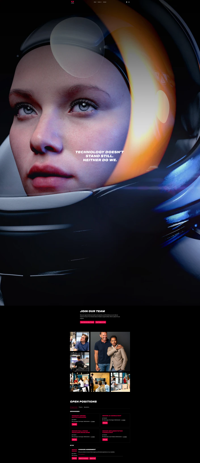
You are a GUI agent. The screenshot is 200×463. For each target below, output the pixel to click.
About (95, 2)
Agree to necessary (83, 458)
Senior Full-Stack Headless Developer (81, 431)
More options (81, 454)
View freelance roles (100, 322)
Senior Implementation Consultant (112, 431)
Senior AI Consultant (111, 416)
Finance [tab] (80, 407)
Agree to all (92, 458)
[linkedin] (127, 2)
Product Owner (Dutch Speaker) (79, 416)
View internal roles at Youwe (87, 322)
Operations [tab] (86, 407)
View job (74, 424)
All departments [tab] (73, 407)
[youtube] (129, 2)
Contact (104, 2)
